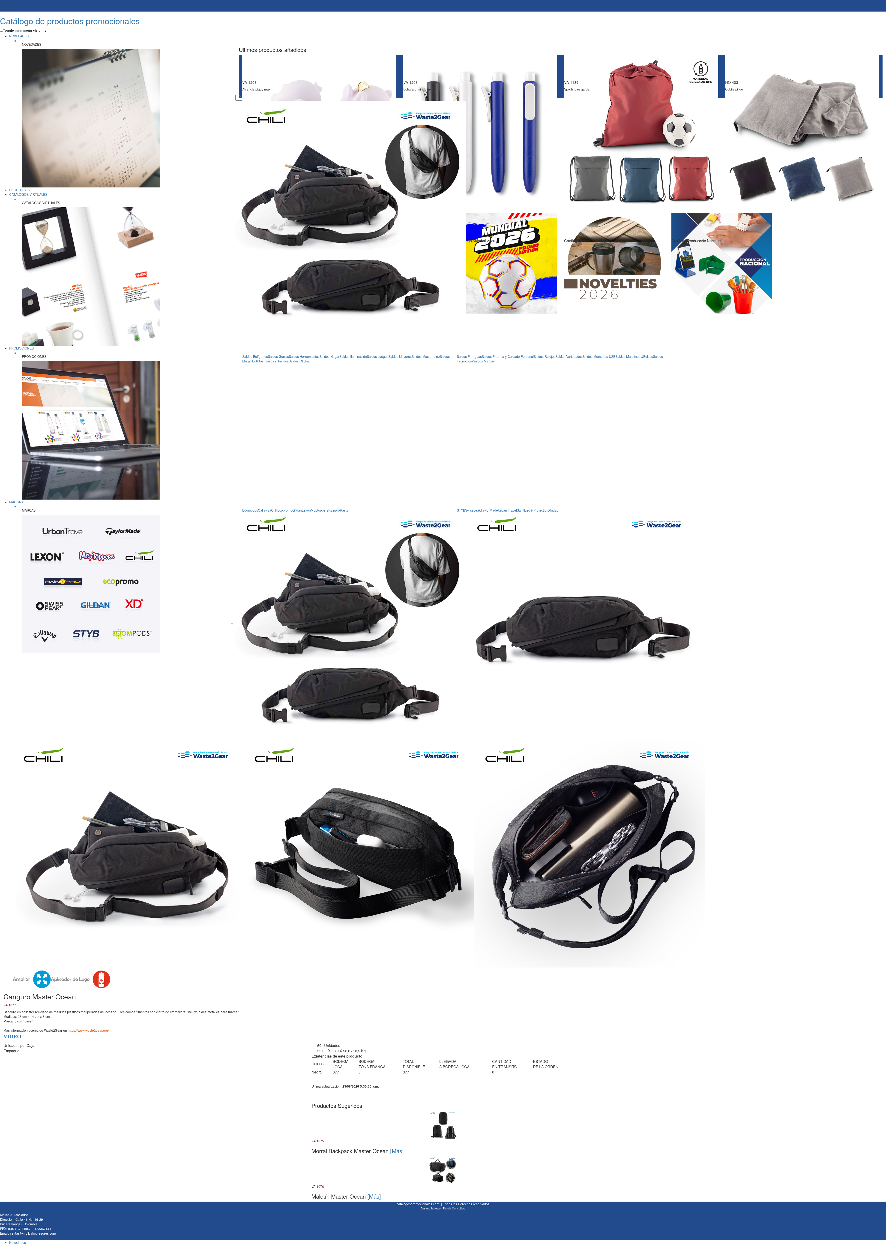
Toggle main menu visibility (24, 30)
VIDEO (12, 1037)
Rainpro (334, 510)
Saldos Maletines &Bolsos (634, 356)
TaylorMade (489, 510)
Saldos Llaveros (400, 356)
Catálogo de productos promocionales (70, 21)
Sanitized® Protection (532, 510)
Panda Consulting (454, 1208)
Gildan (297, 510)
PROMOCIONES (21, 348)
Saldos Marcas (484, 361)
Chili (274, 510)
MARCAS (16, 502)
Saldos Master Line (426, 356)
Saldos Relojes (544, 356)
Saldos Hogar (329, 356)
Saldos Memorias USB (599, 356)
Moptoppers (319, 510)
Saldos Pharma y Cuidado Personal (508, 356)
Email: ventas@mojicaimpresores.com (28, 1233)
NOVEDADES (19, 36)
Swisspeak (473, 510)
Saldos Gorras (278, 356)
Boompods (250, 510)
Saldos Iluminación (353, 356)
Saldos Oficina (299, 361)
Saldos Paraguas (469, 356)
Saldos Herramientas (304, 356)
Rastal (344, 510)
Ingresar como (10, 4)
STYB (461, 510)
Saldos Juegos (377, 356)
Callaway (264, 510)
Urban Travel (507, 510)
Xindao (553, 510)
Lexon (306, 510)
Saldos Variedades (569, 356)
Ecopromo (284, 510)
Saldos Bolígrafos (255, 356)
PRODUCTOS (19, 189)
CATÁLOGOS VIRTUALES (28, 194)
